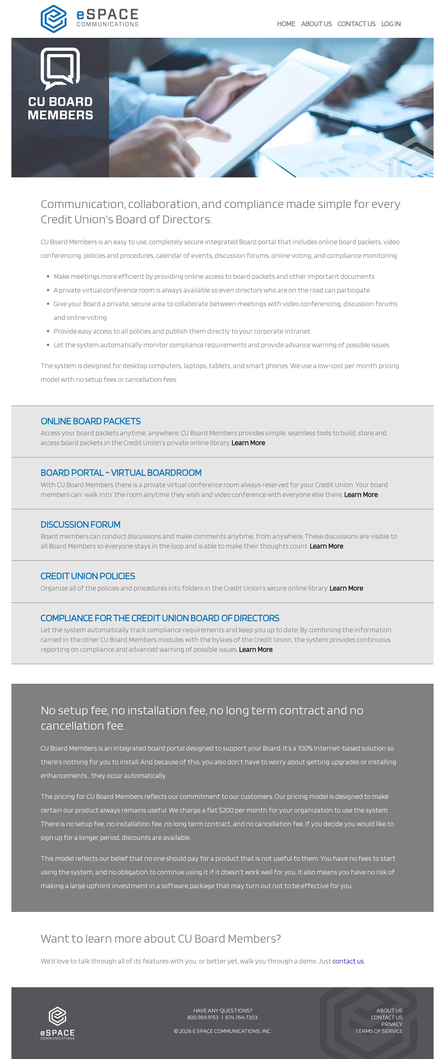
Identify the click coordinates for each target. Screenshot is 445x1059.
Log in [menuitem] (391, 23)
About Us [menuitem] (316, 23)
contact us (348, 961)
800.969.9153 (203, 1017)
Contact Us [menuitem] (357, 23)
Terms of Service (379, 1030)
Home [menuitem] (286, 23)
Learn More (248, 442)
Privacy (392, 1024)
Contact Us (387, 1017)
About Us (390, 1010)
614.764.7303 (241, 1017)
